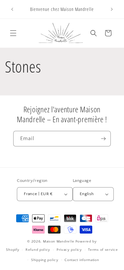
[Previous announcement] (12, 9)
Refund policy (37, 250)
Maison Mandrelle (58, 241)
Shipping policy (45, 260)
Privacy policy (69, 250)
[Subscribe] (103, 138)
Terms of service (103, 250)
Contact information (81, 260)
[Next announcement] (111, 9)
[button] (13, 33)
